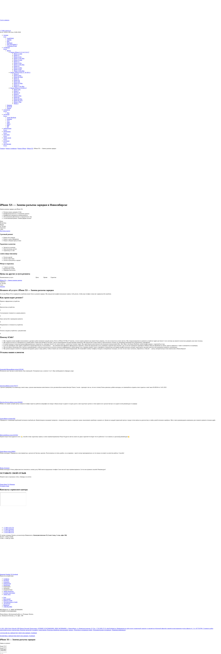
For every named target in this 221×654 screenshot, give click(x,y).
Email (2, 648)
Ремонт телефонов (11, 148)
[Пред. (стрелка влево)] (0, 653)
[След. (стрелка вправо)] (2, 653)
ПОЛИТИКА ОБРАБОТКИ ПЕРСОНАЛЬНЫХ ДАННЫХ (17, 636)
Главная (2, 148)
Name (2, 646)
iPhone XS (30, 148)
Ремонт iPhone (22, 148)
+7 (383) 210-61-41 (5, 30)
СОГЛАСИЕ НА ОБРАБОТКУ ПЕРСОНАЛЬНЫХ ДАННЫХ (18, 633)
